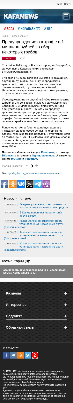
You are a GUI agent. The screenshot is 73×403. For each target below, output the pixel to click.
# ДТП (48, 28)
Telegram (31, 158)
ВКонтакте (9, 155)
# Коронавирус (29, 28)
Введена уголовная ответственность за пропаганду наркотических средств (43, 206)
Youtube (16, 158)
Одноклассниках (43, 155)
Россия (20, 173)
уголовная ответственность (42, 173)
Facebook (47, 152)
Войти (67, 4)
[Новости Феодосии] (21, 16)
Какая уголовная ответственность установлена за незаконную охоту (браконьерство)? (33, 224)
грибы (11, 173)
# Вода (9, 28)
